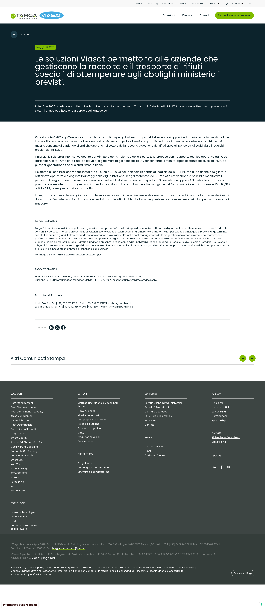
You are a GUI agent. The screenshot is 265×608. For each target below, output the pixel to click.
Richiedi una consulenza (234, 15)
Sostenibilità (219, 411)
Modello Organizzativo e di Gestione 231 (33, 571)
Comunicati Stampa (157, 446)
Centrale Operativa (156, 411)
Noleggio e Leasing (88, 424)
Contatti (149, 424)
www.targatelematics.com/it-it (84, 254)
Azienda (205, 15)
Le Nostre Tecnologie (23, 512)
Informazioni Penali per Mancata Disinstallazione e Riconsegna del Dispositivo (103, 571)
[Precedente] (243, 358)
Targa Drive (17, 481)
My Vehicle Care (20, 420)
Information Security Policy (62, 567)
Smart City (17, 460)
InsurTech (16, 464)
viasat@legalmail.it (45, 558)
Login (213, 3)
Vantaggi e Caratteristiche (93, 467)
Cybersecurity (19, 516)
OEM (13, 521)
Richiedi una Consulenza (226, 437)
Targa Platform (86, 463)
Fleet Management (22, 403)
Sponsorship (219, 420)
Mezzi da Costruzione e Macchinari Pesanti (98, 404)
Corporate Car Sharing (24, 451)
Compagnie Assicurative (92, 419)
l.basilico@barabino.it (118, 303)
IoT (12, 486)
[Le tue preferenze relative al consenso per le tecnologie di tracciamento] (261, 604)
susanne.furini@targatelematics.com (135, 280)
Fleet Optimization (21, 424)
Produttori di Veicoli (89, 437)
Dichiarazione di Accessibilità (167, 571)
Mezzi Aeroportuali (88, 415)
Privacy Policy (18, 567)
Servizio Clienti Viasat (191, 3)
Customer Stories (155, 455)
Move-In (15, 477)
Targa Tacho (18, 433)
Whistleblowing (187, 567)
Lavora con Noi (220, 407)
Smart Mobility (19, 438)
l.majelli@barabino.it (121, 306)
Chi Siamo (217, 403)
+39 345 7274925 (102, 280)
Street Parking (19, 468)
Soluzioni (169, 15)
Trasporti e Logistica (89, 428)
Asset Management (22, 416)
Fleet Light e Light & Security (27, 411)
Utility (81, 432)
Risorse (187, 15)
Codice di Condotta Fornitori (113, 567)
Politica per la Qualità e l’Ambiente (31, 574)
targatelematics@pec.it (68, 548)
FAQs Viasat (151, 420)
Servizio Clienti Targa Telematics (154, 3)
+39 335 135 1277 (90, 276)
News (148, 451)
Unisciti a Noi (219, 442)
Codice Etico (87, 567)
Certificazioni (219, 416)
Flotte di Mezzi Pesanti (23, 429)
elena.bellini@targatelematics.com (120, 276)
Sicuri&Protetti (19, 490)
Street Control (19, 473)
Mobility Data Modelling (24, 446)
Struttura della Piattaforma (93, 472)
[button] (51, 327)
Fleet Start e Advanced (24, 407)
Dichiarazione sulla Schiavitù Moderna (154, 567)
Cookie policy (36, 567)
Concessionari (86, 441)
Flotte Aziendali (86, 410)
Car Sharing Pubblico (23, 455)
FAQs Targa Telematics (158, 416)
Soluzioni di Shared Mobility (26, 442)
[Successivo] (252, 358)
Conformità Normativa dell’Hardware (24, 527)
